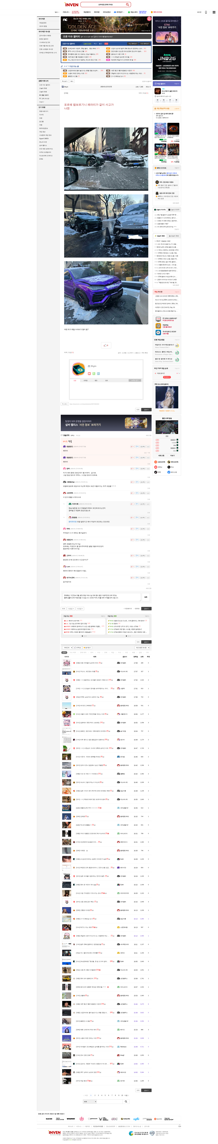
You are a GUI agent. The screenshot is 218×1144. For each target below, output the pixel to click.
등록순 (72, 435)
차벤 (40, 118)
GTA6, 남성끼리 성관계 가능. (88, 697)
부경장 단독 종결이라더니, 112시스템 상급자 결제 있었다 (97, 867)
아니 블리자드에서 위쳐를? (87, 953)
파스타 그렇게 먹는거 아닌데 (87, 782)
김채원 (80, 816)
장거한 (122, 1081)
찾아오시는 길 (137, 1126)
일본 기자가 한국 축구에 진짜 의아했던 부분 (93, 791)
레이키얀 (123, 867)
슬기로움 (123, 731)
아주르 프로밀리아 (45, 152)
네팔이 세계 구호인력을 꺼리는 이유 (90, 714)
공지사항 (146, 1126)
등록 (145, 597)
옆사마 (122, 740)
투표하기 (167, 377)
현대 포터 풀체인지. (85, 978)
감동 (140, 652)
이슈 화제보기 (144, 43)
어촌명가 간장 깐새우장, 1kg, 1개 (165, 307)
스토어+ (177, 108)
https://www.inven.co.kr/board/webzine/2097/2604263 (84, 404)
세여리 (122, 953)
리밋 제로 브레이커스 (46, 149)
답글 (145, 452)
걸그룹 (41, 121)
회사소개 (70, 1126)
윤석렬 (122, 757)
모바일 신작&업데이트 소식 (48, 52)
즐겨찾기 (88, 647)
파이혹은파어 (124, 944)
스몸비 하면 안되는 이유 (86, 1038)
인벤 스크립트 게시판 (46, 49)
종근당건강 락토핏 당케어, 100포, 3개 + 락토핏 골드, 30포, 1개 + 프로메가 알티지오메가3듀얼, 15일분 (167, 303)
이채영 (80, 850)
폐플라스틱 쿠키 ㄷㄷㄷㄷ (87, 808)
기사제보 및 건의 (44, 42)
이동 (148, 452)
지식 (119, 652)
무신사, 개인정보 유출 (85, 671)
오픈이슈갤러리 (147, 81)
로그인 (199, 12)
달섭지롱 (123, 791)
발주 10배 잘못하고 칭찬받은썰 (88, 944)
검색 (126, 1101)
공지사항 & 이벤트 (45, 35)
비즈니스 (78, 1126)
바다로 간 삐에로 (84, 705)
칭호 (106, 380)
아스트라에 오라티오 (45, 155)
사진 (126, 652)
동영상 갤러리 (43, 39)
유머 (91, 652)
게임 (112, 652)
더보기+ (103, 616)
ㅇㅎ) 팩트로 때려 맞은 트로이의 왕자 (90, 799)
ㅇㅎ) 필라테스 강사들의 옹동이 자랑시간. (92, 680)
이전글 (79, 609)
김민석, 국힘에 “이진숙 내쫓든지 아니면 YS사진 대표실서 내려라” (100, 1064)
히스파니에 (123, 671)
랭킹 (96, 380)
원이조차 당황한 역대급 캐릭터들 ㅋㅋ (91, 987)
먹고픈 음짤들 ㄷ (84, 825)
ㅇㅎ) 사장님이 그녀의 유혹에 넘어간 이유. (92, 748)
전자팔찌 (123, 663)
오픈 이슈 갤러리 (44, 85)
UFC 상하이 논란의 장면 (86, 1072)
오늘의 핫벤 (43, 88)
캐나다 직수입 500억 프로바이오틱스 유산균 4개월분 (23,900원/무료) (167, 300)
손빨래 (80, 995)
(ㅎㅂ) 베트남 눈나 (84, 919)
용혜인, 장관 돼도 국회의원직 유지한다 (91, 731)
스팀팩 (122, 688)
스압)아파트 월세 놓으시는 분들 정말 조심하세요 (94, 1012)
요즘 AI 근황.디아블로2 (86, 970)
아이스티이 (123, 833)
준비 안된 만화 (83, 1055)
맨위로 (137, 608)
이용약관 (87, 1126)
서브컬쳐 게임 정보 (45, 135)
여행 (40, 125)
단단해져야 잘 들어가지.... (87, 842)
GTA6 (41, 159)
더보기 (98, 373)
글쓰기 (146, 642)
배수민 (122, 1030)
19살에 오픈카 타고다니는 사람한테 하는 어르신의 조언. (97, 936)
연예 (83, 652)
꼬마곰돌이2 (124, 808)
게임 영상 (42, 131)
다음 (126, 1095)
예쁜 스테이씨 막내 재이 (86, 1030)
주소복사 (64, 404)
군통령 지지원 (83, 910)
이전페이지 (128, 608)
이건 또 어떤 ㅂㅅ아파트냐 (87, 774)
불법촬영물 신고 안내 (124, 1126)
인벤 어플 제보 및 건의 (46, 46)
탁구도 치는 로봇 (84, 927)
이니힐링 (94, 373)
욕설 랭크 (81, 1081)
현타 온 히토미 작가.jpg (86, 885)
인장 (75, 381)
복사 (72, 81)
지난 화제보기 (133, 43)
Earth (122, 859)
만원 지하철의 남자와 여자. (87, 663)
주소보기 (64, 81)
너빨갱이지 (123, 714)
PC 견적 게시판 (44, 98)
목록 (140, 93)
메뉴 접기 (135, 380)
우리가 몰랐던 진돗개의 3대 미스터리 (90, 833)
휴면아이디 (123, 842)
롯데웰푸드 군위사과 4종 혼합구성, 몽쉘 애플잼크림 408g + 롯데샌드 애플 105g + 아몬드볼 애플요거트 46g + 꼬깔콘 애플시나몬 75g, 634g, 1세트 (167, 311)
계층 (133, 652)
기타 (147, 652)
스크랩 (124, 353)
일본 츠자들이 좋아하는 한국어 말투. (90, 876)
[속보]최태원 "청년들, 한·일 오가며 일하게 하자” (94, 961)
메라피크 (123, 1072)
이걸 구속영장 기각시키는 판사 (88, 893)
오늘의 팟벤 (43, 91)
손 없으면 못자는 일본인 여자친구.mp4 (91, 859)
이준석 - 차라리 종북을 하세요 (88, 757)
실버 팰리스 (43, 145)
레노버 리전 (43, 142)
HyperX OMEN (43, 138)
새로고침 (148, 435)
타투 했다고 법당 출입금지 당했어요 (90, 740)
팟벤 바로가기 (43, 111)
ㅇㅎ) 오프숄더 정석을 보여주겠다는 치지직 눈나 (94, 688)
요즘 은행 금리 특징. (85, 902)
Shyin (66, 87)
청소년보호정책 (110, 1126)
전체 (64, 652)
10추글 (78, 647)
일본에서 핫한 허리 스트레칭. (88, 722)
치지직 (41, 114)
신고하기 (130, 353)
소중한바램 (123, 927)
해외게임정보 (43, 128)
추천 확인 (145, 353)
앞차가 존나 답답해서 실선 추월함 (89, 765)
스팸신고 (137, 353)
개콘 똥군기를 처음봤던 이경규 (88, 1004)
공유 (119, 353)
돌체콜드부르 (124, 705)
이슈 (73, 652)
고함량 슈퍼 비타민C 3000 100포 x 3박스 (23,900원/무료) (167, 296)
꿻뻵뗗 (122, 774)
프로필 (85, 380)
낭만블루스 (123, 978)
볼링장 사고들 (83, 1021)
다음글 (70, 609)
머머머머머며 (124, 893)
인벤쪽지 (89, 373)
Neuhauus (123, 1047)
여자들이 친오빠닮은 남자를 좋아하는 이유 (92, 1047)
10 (122, 1095)
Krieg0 (122, 1055)
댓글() (145, 93)
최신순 (78, 435)
